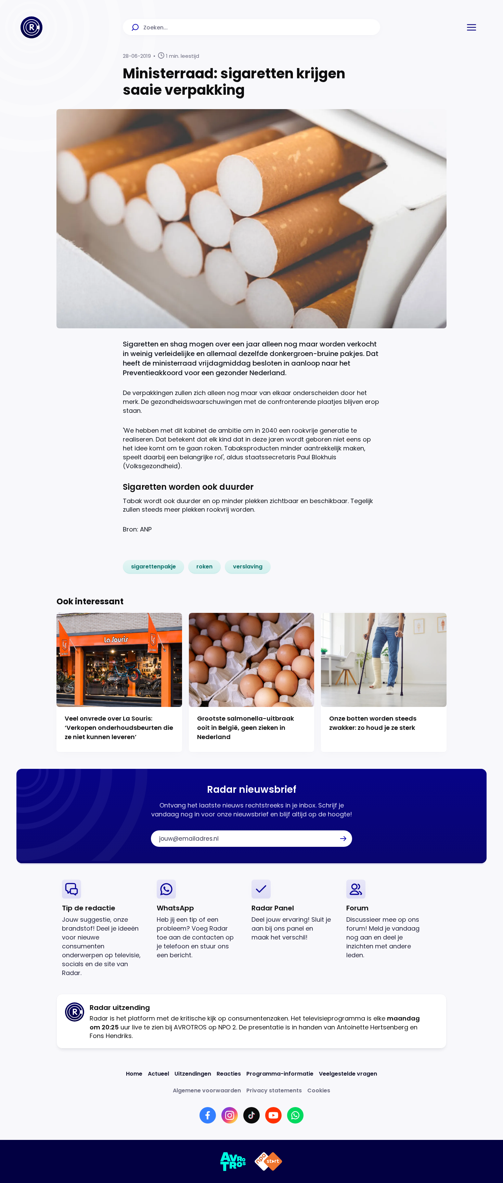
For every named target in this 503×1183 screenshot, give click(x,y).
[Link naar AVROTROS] (233, 1161)
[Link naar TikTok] (251, 1115)
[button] (471, 27)
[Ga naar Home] (31, 27)
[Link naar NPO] (268, 1161)
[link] (153, 567)
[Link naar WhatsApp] (295, 1115)
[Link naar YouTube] (273, 1115)
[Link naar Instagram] (229, 1115)
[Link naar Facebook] (207, 1115)
